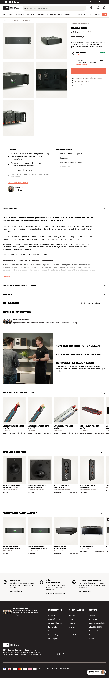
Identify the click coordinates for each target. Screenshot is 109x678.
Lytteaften (71, 627)
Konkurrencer (72, 631)
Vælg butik (79, 54)
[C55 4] (51, 80)
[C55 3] (18, 80)
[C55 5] (18, 118)
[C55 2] (51, 41)
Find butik (71, 615)
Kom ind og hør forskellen (78, 343)
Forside (5, 20)
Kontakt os (51, 615)
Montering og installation (97, 623)
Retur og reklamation (55, 623)
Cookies (91, 639)
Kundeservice (94, 2)
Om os (70, 619)
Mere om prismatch (16, 591)
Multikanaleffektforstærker (80, 23)
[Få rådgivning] (103, 672)
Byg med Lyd (102, 2)
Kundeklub (71, 623)
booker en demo (61, 349)
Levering (51, 631)
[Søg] (25, 8)
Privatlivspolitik (53, 639)
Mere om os (37, 654)
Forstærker (16, 20)
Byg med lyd (93, 619)
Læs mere (99, 47)
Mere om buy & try (85, 591)
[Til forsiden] (11, 8)
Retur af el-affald (94, 631)
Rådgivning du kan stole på (78, 366)
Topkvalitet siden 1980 (75, 374)
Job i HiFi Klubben (74, 635)
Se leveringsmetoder (81, 64)
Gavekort (92, 615)
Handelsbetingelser (54, 635)
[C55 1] (18, 41)
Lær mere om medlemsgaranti (56, 593)
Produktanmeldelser (95, 635)
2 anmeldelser (88, 32)
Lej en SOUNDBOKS (95, 627)
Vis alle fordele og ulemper (18, 183)
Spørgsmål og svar (54, 619)
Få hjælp (74, 323)
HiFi (10, 20)
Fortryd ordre (52, 627)
